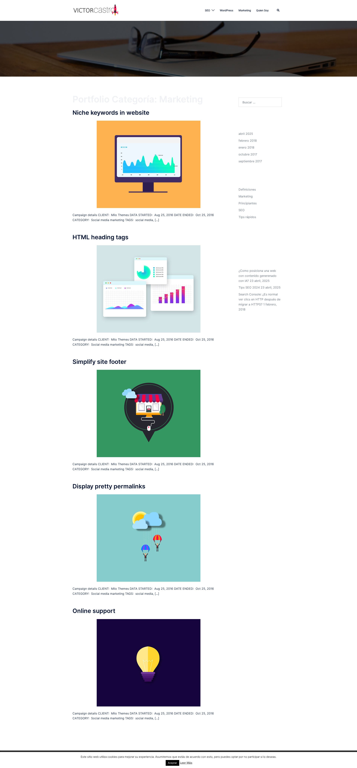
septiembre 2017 (250, 161)
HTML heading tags (100, 237)
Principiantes (248, 203)
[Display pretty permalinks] (148, 538)
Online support (94, 610)
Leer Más (186, 762)
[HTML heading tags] (148, 288)
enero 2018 (246, 147)
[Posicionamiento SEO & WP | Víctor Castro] (96, 10)
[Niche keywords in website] (148, 164)
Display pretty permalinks (109, 486)
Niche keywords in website (111, 112)
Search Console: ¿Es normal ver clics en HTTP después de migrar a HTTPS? (259, 299)
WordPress (226, 10)
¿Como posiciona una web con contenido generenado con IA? (257, 276)
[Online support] (148, 662)
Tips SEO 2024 (249, 287)
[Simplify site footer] (148, 413)
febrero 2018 (248, 140)
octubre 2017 (248, 154)
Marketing (245, 10)
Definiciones (247, 189)
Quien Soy (262, 10)
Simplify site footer (99, 361)
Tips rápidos (247, 217)
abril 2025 (246, 134)
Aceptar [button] (172, 762)
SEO (207, 10)
